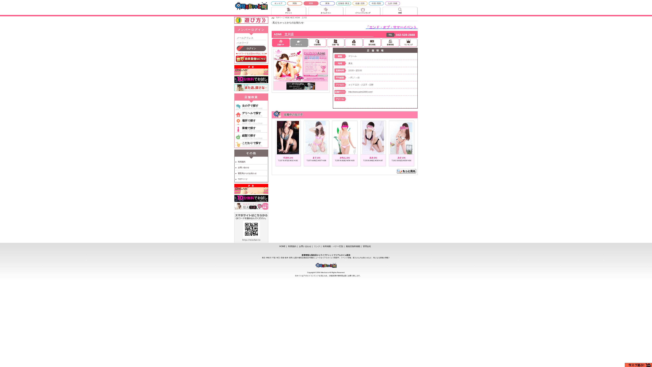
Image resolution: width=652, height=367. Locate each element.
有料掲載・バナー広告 (333, 246)
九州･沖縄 (392, 3)
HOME (282, 246)
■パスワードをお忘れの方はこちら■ (251, 54)
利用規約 (241, 162)
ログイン (251, 48)
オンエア (278, 3)
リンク (317, 246)
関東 (311, 3)
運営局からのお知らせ (247, 173)
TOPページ (242, 179)
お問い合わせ (243, 168)
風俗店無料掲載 (353, 246)
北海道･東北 (343, 3)
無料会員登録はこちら (251, 59)
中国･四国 (376, 3)
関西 (295, 3)
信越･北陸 (360, 3)
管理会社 (367, 246)
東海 (327, 3)
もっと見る (406, 171)
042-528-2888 (405, 35)
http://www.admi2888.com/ (360, 92)
